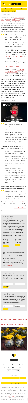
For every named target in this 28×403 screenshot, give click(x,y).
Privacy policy (11, 396)
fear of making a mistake (12, 66)
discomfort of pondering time (13, 56)
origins (8, 19)
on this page (9, 265)
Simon (5, 210)
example (17, 280)
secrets (2, 19)
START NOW (5, 246)
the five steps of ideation (20, 208)
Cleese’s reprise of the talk (18, 202)
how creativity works (19, 17)
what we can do (16, 19)
